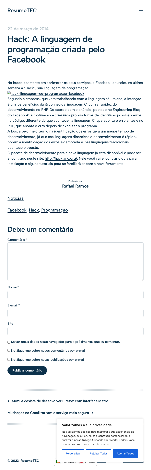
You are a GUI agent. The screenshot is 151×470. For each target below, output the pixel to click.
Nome (13, 287)
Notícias (15, 198)
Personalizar (73, 453)
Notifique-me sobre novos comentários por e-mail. (48, 350)
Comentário (17, 240)
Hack (34, 209)
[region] (100, 440)
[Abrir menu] (141, 10)
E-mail (13, 305)
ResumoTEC (22, 10)
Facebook (17, 209)
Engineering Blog (126, 110)
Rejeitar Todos (98, 453)
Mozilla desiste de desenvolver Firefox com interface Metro (60, 401)
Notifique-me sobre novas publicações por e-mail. (48, 359)
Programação (54, 209)
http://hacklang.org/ (61, 158)
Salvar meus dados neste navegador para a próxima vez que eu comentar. (65, 342)
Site (10, 323)
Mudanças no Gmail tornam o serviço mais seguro (48, 413)
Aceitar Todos (125, 453)
